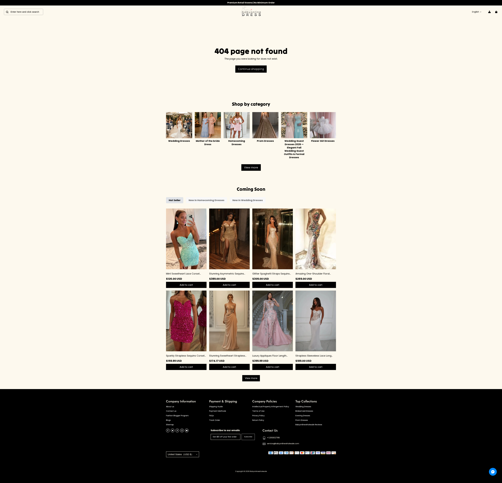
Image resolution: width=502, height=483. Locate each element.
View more (251, 167)
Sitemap (170, 424)
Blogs (168, 420)
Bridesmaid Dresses (304, 411)
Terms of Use (258, 411)
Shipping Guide (216, 406)
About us (170, 406)
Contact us (171, 411)
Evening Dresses (302, 415)
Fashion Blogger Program (177, 415)
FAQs (211, 415)
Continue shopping (251, 69)
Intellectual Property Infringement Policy (270, 406)
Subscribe (248, 437)
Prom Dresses (301, 420)
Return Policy (258, 420)
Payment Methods (217, 411)
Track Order (214, 420)
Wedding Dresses (303, 406)
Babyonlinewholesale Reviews (308, 424)
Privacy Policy (258, 415)
